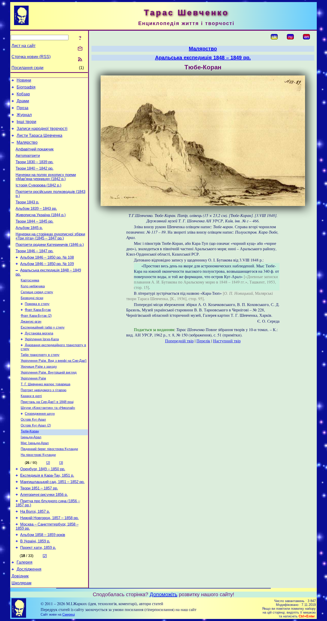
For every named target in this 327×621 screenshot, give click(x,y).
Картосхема (30, 280)
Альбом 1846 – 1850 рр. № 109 (47, 264)
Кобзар (23, 94)
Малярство (27, 142)
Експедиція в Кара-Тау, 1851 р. (47, 475)
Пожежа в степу (37, 304)
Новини (24, 80)
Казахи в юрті (31, 396)
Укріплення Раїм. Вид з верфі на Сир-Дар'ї (54, 361)
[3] (61, 463)
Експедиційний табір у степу (43, 327)
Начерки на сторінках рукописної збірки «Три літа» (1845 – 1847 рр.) (50, 236)
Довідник (20, 576)
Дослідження (29, 569)
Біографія (26, 87)
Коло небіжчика (33, 286)
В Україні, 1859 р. (35, 541)
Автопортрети (28, 156)
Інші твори (26, 121)
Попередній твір (179, 340)
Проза (22, 108)
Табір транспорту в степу (40, 355)
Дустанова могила (39, 333)
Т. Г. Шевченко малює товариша (45, 384)
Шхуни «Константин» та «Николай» (48, 408)
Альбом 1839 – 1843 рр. (36, 208)
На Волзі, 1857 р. (35, 511)
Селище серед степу (37, 292)
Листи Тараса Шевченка (39, 135)
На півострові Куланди (38, 455)
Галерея (24, 562)
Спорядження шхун (40, 414)
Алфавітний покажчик (35, 149)
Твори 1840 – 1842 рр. (34, 168)
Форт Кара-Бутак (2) (36, 316)
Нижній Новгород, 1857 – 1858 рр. (49, 518)
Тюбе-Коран (30, 431)
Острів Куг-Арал (33, 419)
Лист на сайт (23, 45)
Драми (23, 101)
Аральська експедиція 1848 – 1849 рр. (203, 57)
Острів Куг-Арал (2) (36, 425)
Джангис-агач (31, 321)
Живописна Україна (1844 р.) (41, 215)
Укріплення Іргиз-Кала (42, 339)
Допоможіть (163, 594)
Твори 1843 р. (27, 202)
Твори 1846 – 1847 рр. (34, 251)
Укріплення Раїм (33, 378)
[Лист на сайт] (80, 48)
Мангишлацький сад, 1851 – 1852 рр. (52, 482)
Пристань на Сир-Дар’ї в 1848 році (47, 402)
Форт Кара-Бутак (38, 310)
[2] (48, 463)
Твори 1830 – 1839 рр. (34, 162)
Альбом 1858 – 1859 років (42, 535)
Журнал (24, 115)
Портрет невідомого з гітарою (43, 390)
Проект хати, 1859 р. (38, 548)
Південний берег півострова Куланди (49, 449)
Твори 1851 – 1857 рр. (39, 488)
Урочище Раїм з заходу (39, 366)
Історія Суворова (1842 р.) (38, 185)
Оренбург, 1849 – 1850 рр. (42, 469)
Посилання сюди (27, 68)
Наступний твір (227, 340)
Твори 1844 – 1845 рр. (34, 221)
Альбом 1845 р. (29, 228)
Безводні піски (32, 298)
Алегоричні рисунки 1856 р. (44, 495)
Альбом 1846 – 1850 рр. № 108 (47, 257)
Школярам (21, 583)
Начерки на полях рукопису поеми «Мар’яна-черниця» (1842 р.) (46, 177)
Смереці (68, 614)
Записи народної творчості (42, 128)
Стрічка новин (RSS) (31, 57)
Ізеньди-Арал (31, 437)
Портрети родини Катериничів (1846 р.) (50, 245)
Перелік (203, 340)
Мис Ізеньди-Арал (35, 443)
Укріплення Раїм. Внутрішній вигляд (49, 372)
